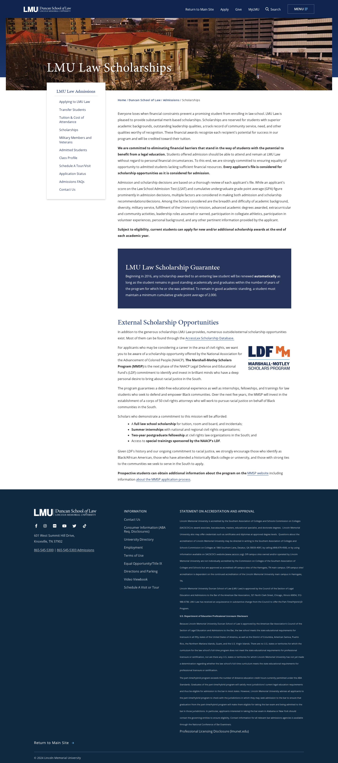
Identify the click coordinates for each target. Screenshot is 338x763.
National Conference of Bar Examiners (211, 724)
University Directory (139, 539)
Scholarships (68, 130)
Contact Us (67, 189)
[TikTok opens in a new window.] (86, 526)
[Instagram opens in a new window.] (47, 526)
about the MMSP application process (163, 479)
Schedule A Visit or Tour (141, 587)
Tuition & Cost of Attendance (71, 119)
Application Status (72, 174)
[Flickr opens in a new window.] (56, 526)
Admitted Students (73, 150)
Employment (133, 547)
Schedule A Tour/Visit (75, 166)
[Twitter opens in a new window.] (76, 526)
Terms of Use (134, 555)
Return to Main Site (199, 9)
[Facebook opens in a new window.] (38, 526)
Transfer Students (72, 110)
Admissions (171, 100)
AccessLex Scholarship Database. (209, 338)
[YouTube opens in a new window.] (66, 526)
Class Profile (68, 158)
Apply (224, 9)
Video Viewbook (135, 579)
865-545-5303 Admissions (75, 550)
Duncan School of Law (144, 100)
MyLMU (253, 9)
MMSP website (258, 473)
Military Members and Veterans (75, 140)
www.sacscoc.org (234, 554)
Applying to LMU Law (74, 102)
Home (122, 100)
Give (238, 9)
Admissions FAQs (71, 182)
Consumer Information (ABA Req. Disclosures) (144, 529)
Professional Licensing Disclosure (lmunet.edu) (214, 731)
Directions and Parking (141, 571)
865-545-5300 (44, 550)
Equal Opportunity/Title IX (143, 563)
